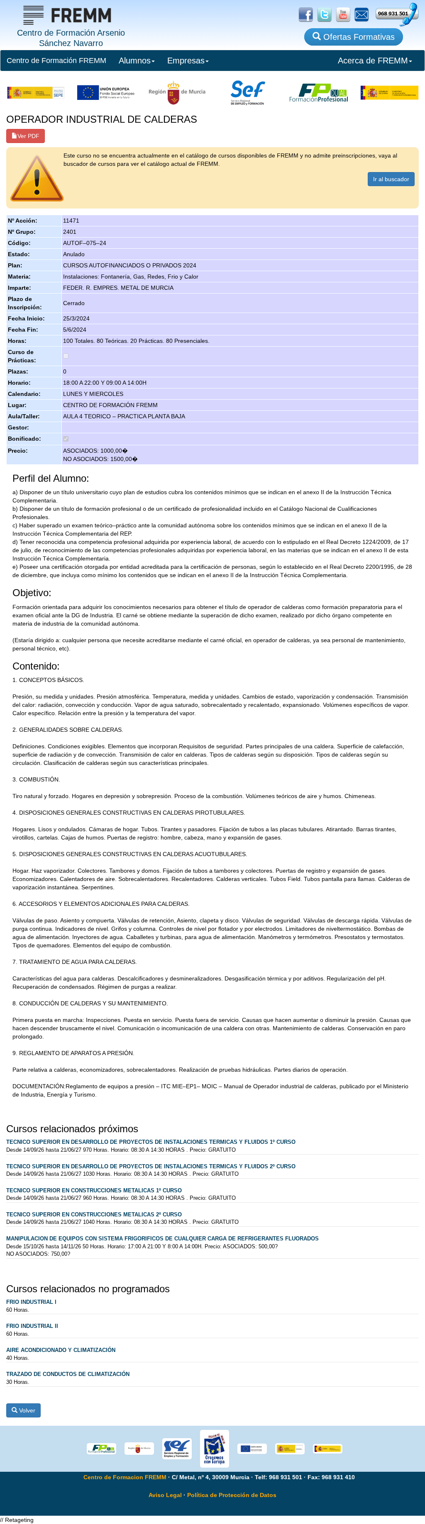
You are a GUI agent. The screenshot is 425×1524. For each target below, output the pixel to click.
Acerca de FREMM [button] (373, 60)
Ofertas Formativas (358, 36)
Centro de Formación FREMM (56, 60)
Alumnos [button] (135, 60)
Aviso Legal (165, 1495)
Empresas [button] (186, 60)
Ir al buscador (391, 179)
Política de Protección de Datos (231, 1495)
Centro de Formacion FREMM (124, 1477)
